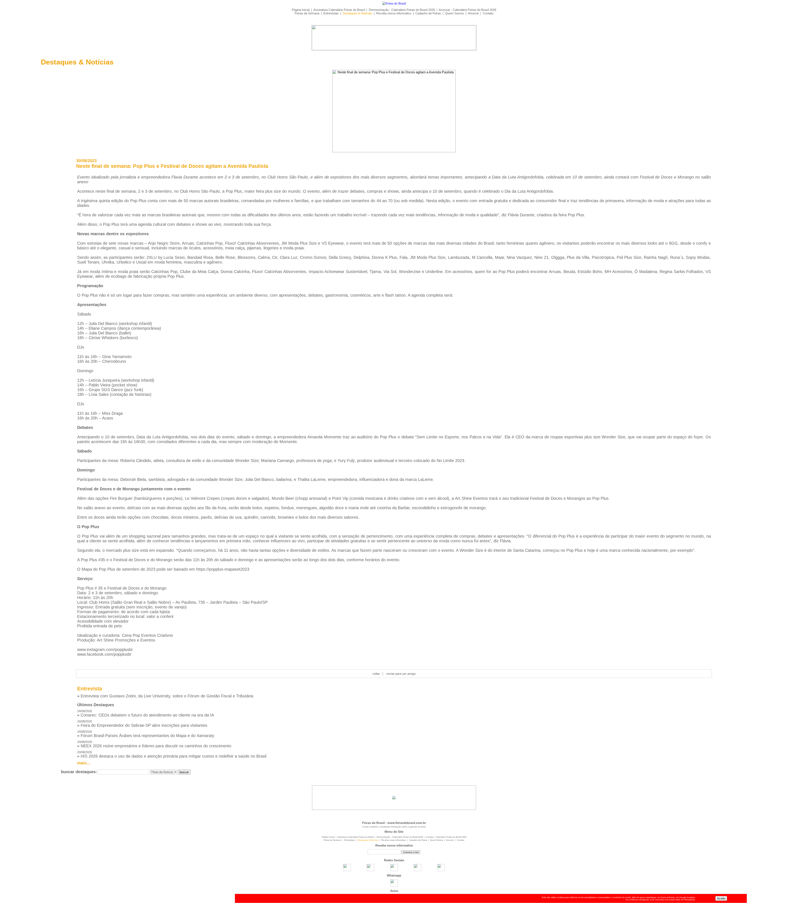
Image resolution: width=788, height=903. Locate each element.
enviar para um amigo (401, 673)
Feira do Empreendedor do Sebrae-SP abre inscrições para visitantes (142, 724)
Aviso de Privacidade (685, 899)
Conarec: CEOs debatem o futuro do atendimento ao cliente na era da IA (145, 713)
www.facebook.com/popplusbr (104, 654)
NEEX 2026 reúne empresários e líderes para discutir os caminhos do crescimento (154, 744)
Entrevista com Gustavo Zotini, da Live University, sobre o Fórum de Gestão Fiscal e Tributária (165, 696)
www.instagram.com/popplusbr (105, 649)
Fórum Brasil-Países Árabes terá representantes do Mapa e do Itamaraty (145, 734)
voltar (376, 673)
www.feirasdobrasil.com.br (406, 823)
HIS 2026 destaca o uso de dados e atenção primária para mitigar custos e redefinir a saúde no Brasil (171, 754)
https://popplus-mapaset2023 (222, 569)
